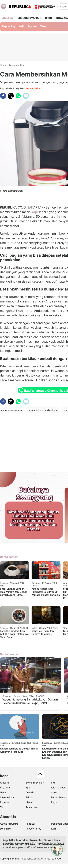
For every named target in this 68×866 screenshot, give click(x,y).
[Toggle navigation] (3, 6)
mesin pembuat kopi (11, 410)
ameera (7, 17)
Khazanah (5, 787)
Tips (22, 65)
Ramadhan (31, 807)
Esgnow (4, 802)
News (3, 792)
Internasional (7, 797)
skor (48, 17)
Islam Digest (58, 787)
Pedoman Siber (59, 823)
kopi (34, 212)
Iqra (28, 787)
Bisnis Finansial (59, 797)
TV (1, 807)
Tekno (43, 26)
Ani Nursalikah (33, 88)
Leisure (13, 65)
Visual (29, 802)
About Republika (9, 823)
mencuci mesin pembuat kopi (43, 410)
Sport (54, 792)
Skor (53, 782)
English (55, 802)
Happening (8, 26)
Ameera (4, 782)
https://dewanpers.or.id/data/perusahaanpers (28, 847)
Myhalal (32, 26)
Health (21, 26)
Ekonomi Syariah (29, 17)
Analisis (30, 792)
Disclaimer (6, 828)
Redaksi (30, 823)
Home (3, 65)
